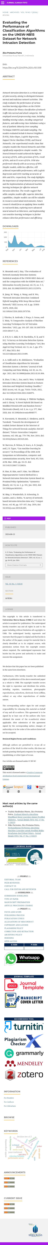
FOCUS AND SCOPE (12, 912)
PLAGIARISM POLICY (13, 928)
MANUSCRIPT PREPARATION (17, 902)
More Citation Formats (17, 565)
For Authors (9, 1102)
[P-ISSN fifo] (34, 948)
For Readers (9, 1098)
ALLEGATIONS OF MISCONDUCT (19, 921)
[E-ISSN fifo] (14, 948)
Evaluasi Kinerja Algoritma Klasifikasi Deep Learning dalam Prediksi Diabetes (26, 817)
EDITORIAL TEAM (12, 879)
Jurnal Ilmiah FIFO (17, 2)
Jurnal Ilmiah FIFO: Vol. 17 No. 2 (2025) (24, 834)
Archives (14, 12)
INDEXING (9, 938)
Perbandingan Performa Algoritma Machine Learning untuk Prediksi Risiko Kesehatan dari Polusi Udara (26, 831)
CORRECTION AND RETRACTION (19, 931)
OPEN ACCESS (10, 941)
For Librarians (10, 1106)
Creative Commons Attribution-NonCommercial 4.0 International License (22, 775)
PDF (8, 518)
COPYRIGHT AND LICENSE (16, 925)
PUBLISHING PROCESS (14, 915)
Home (5, 12)
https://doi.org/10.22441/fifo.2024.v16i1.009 (22, 68)
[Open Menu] (2, 2)
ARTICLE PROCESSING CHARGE (18, 905)
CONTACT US (10, 886)
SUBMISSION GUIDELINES (16, 895)
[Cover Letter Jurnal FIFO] (24, 1007)
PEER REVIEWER (11, 882)
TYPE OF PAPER (11, 899)
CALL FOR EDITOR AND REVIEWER (20, 889)
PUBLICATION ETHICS (14, 918)
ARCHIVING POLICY (13, 934)
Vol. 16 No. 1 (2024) (29, 12)
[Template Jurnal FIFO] (24, 990)
